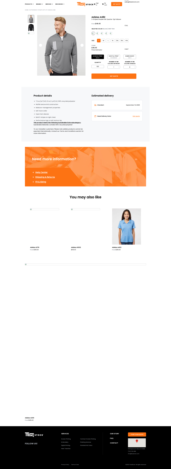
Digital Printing (65, 445)
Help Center (41, 172)
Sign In (97, 4)
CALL (126, 25)
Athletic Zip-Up (42, 10)
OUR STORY (114, 434)
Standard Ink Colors (86, 445)
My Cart (105, 4)
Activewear (33, 10)
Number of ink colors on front (114, 62)
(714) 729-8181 (132, 451)
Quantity (97, 62)
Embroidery (64, 442)
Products (28, 4)
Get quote (136, 116)
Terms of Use (75, 464)
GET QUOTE (116, 4)
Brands (38, 4)
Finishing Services (85, 442)
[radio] (93, 33)
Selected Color (97, 29)
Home (26, 10)
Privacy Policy (65, 464)
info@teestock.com (133, 454)
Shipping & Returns (45, 177)
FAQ (111, 438)
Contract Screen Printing (88, 439)
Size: (93, 40)
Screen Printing (66, 439)
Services (48, 4)
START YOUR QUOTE (137, 434)
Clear (93, 45)
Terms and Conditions (68, 131)
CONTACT (114, 443)
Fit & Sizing (40, 181)
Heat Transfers (65, 448)
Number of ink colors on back (129, 62)
